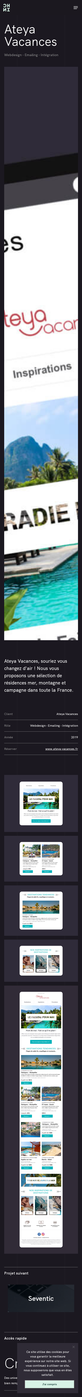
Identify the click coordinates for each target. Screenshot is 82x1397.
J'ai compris (49, 1384)
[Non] (73, 1347)
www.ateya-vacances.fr (61, 749)
